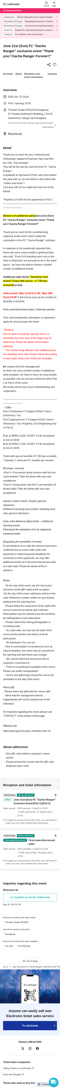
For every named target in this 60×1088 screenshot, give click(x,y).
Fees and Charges (12, 1074)
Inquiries (52, 74)
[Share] (48, 64)
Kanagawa (10, 934)
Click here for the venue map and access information (31, 125)
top (7, 967)
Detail (19, 74)
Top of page (32, 961)
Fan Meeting (24, 946)
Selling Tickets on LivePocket (17, 1068)
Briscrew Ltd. (15, 133)
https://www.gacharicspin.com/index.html (25, 731)
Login (54, 6)
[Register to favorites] (54, 64)
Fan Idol (9, 946)
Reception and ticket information (33, 75)
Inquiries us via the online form (32, 897)
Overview (8, 74)
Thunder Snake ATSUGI (16, 922)
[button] (30, 809)
